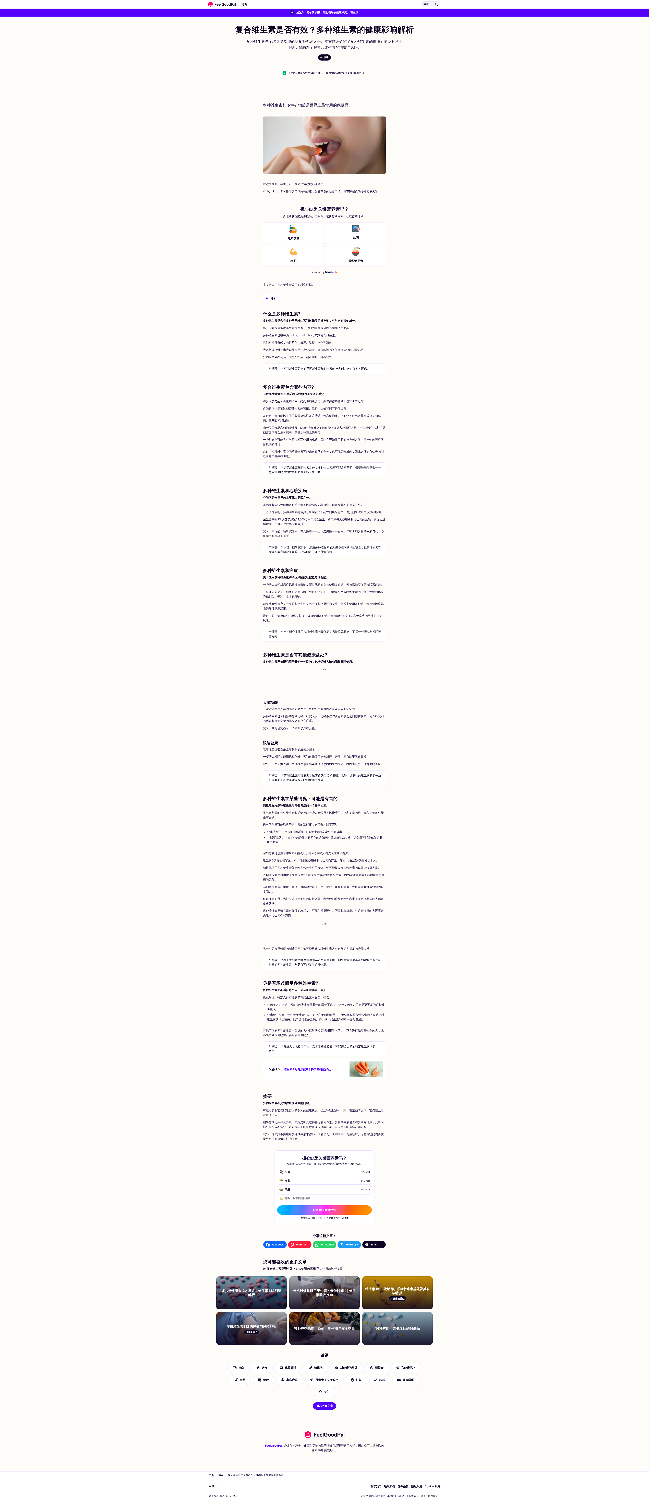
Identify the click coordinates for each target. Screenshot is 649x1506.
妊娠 (359, 1380)
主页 (211, 1475)
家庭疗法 (292, 1380)
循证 (326, 57)
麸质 (382, 1380)
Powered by (325, 272)
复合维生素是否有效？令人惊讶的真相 (277, 4)
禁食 (266, 1380)
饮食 (264, 1367)
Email (373, 1244)
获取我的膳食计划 (324, 1210)
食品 (242, 1380)
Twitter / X (352, 1244)
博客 (244, 4)
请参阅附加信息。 (430, 1496)
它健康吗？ (408, 1367)
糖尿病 (318, 1367)
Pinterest (301, 1244)
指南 (241, 1367)
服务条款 (403, 1486)
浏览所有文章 (324, 1406)
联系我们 (389, 1486)
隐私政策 (416, 1486)
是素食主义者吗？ (326, 1380)
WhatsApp (327, 1244)
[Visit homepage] (324, 1435)
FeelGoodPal (274, 1445)
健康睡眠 (408, 1380)
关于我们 (376, 1486)
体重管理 (290, 1367)
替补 (327, 1392)
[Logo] (221, 4)
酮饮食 (379, 1367)
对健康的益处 (348, 1367)
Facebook (277, 1244)
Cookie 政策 (432, 1486)
